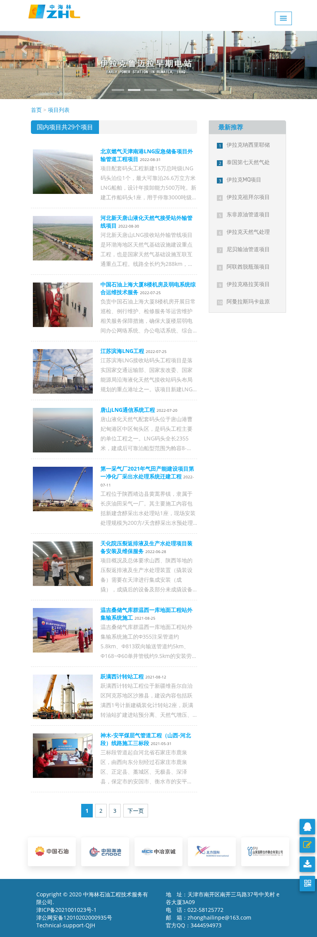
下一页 (136, 810)
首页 (36, 109)
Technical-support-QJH (68, 925)
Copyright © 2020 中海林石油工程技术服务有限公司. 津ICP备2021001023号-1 (92, 902)
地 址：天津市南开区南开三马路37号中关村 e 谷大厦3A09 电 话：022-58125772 (223, 902)
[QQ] (307, 826)
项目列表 (59, 109)
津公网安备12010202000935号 (74, 917)
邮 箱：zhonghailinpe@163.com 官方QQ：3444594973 (211, 921)
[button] (24, 49)
